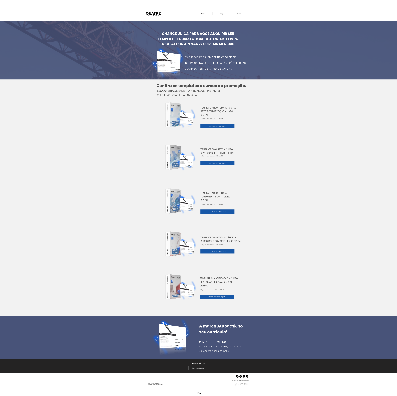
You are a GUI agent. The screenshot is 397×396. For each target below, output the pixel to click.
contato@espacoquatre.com (240, 380)
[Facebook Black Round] (244, 376)
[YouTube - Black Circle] (240, 376)
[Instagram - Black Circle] (237, 376)
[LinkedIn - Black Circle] (247, 376)
